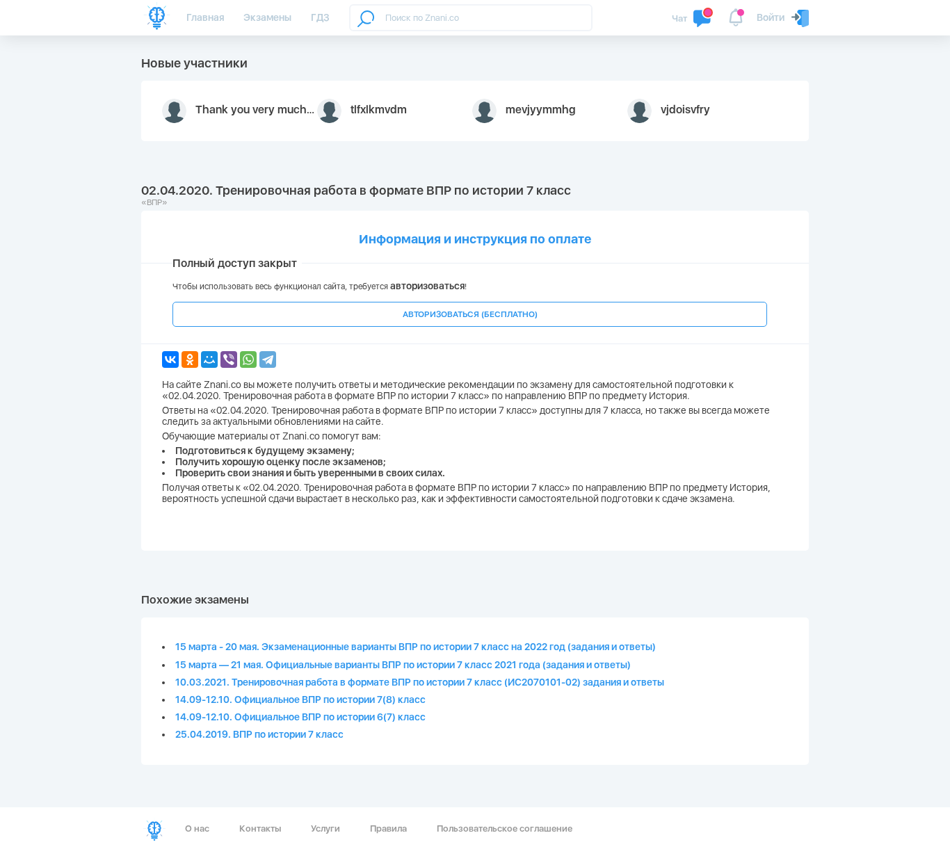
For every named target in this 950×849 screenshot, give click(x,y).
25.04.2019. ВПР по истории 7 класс (259, 734)
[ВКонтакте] (170, 359)
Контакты (260, 828)
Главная (205, 17)
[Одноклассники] (190, 359)
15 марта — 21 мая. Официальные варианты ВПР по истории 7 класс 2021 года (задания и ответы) (403, 664)
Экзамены (267, 17)
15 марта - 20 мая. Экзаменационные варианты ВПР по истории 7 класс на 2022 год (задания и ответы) (415, 646)
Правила (388, 828)
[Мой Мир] (209, 359)
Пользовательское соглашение (504, 828)
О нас (197, 828)
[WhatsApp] (248, 359)
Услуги (325, 828)
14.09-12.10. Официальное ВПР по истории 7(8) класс (300, 699)
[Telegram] (267, 359)
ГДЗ (320, 17)
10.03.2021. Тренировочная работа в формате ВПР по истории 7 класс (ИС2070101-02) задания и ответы (419, 682)
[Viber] (228, 359)
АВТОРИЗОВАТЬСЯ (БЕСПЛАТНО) (470, 314)
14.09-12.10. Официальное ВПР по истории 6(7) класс (300, 716)
